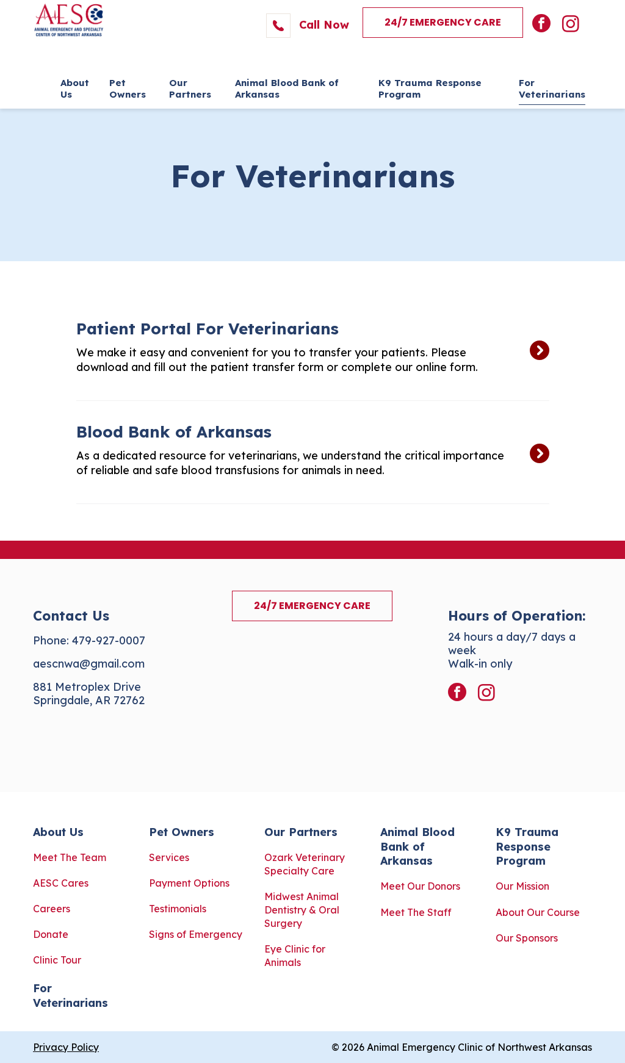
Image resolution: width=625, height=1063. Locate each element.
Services (169, 857)
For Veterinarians (70, 995)
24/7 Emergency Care (443, 22)
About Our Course (538, 912)
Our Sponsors (527, 938)
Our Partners (301, 832)
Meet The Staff (416, 912)
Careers (51, 909)
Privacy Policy (66, 1047)
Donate (50, 934)
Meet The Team (69, 857)
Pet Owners (181, 832)
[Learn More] (308, 452)
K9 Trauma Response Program (527, 846)
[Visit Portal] (308, 349)
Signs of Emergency (195, 934)
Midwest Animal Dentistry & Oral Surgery (301, 909)
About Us (58, 832)
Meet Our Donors (420, 886)
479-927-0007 (108, 640)
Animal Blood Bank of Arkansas (417, 846)
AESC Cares (61, 883)
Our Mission (522, 886)
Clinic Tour (57, 960)
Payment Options (189, 883)
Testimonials (177, 909)
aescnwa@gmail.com (89, 664)
